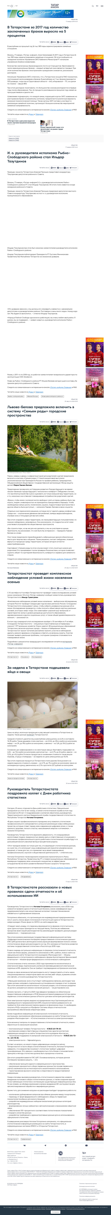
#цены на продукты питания (16, 778)
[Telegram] (45, 1145)
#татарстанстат (13, 657)
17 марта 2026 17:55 (72, 881)
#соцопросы (24, 657)
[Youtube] (86, 1145)
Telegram (39, 114)
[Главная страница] (55, 6)
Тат (16, 6)
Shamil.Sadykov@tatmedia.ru (86, 1200)
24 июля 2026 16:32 (72, 662)
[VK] (24, 1145)
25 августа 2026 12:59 (71, 401)
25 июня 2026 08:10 (72, 783)
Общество (74, 19)
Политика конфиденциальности (87, 1196)
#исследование (36, 657)
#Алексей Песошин (32, 396)
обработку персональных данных (36, 1208)
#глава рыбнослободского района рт (52, 396)
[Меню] (102, 6)
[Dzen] (65, 1145)
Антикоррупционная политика (87, 1186)
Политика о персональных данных (88, 1183)
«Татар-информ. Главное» (61, 110)
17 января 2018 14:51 (72, 21)
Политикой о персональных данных (55, 1208)
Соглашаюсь (55, 1212)
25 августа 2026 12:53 (71, 568)
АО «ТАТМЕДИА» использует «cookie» (88, 1189)
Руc (8, 6)
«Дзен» (31, 114)
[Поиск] (93, 6)
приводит (31, 735)
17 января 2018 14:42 (71, 147)
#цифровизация (25, 1139)
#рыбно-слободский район (15, 396)
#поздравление (25, 876)
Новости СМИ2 (14, 138)
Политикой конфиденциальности (75, 1208)
